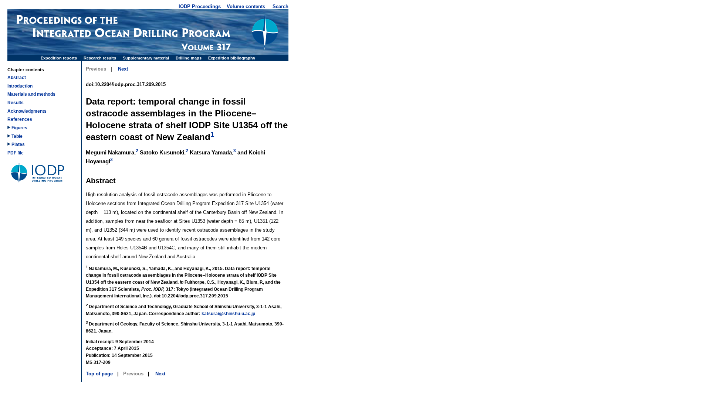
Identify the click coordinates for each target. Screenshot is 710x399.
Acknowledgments (27, 111)
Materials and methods (31, 94)
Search (280, 6)
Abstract (16, 77)
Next (123, 69)
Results (15, 102)
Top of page (99, 373)
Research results (100, 58)
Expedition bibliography (231, 58)
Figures (18, 127)
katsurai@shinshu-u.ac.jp (228, 313)
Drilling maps (189, 58)
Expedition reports (59, 58)
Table (16, 136)
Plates (17, 144)
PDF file (15, 153)
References (19, 119)
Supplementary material (146, 58)
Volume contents (246, 6)
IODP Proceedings (200, 6)
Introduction (20, 86)
